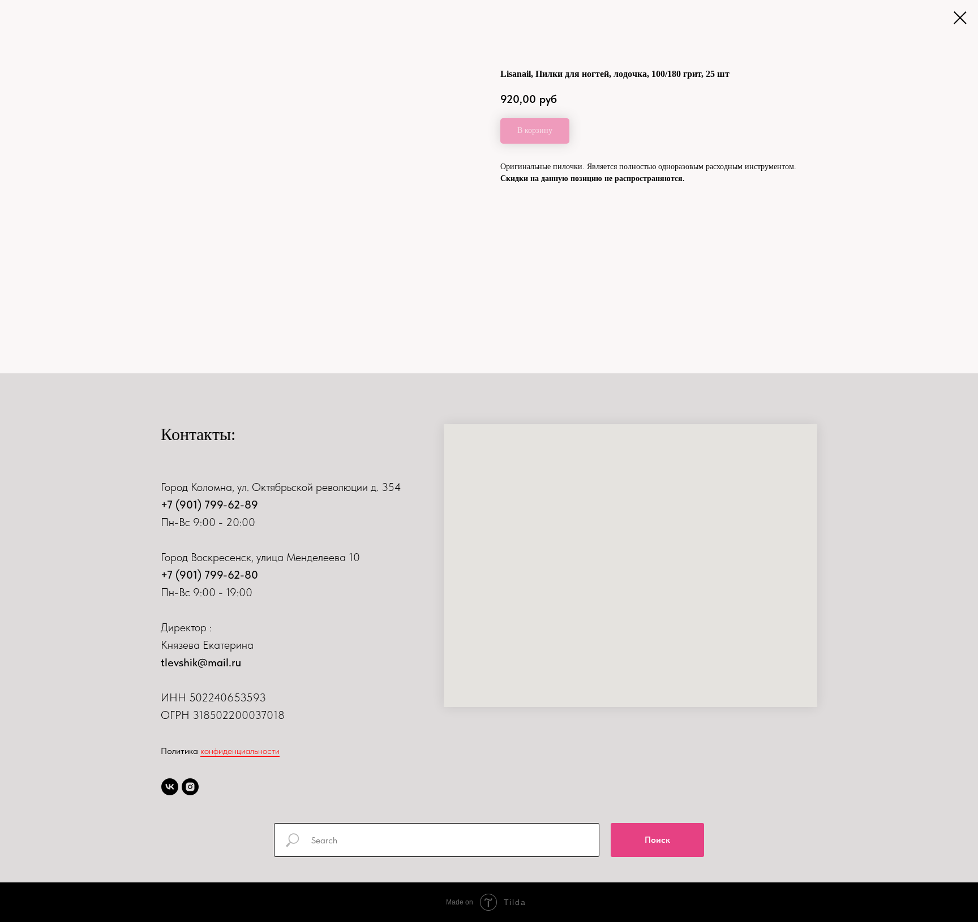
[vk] (169, 786)
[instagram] (190, 786)
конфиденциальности (240, 751)
